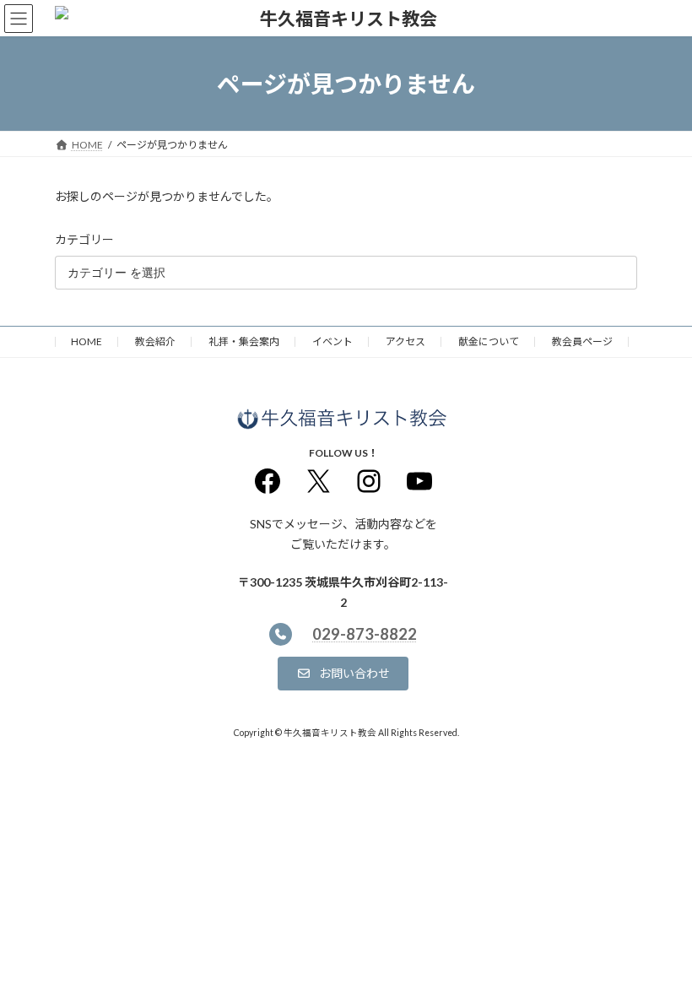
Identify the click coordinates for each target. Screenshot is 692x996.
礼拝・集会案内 (243, 341)
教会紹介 (155, 341)
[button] (343, 673)
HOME (86, 341)
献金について (488, 341)
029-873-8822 (364, 634)
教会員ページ (582, 341)
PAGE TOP (660, 948)
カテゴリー (84, 239)
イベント (332, 341)
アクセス (405, 341)
